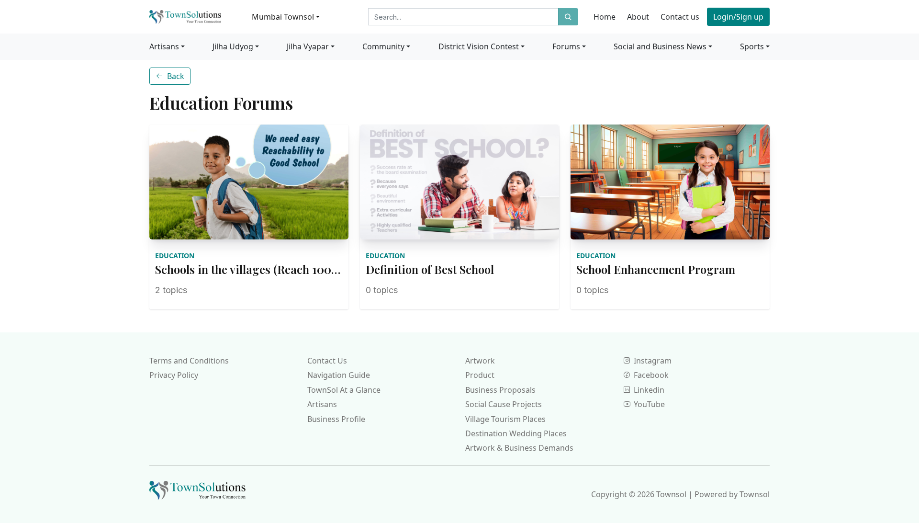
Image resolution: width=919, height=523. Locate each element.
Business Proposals (500, 390)
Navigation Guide (338, 375)
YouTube (649, 404)
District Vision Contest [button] (478, 46)
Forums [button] (566, 46)
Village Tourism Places (505, 419)
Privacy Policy (173, 375)
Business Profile (336, 419)
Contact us (680, 16)
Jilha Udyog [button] (233, 46)
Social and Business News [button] (660, 46)
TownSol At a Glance (344, 390)
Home (605, 16)
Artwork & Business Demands (519, 448)
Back (175, 76)
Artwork (480, 360)
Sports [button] (752, 46)
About (638, 16)
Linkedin (649, 390)
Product (479, 375)
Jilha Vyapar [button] (308, 46)
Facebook (651, 375)
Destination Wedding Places (516, 433)
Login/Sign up (738, 16)
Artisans (322, 404)
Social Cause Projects (503, 404)
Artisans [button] (164, 46)
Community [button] (383, 46)
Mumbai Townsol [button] (283, 16)
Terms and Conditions (189, 360)
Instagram (653, 360)
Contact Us (327, 360)
